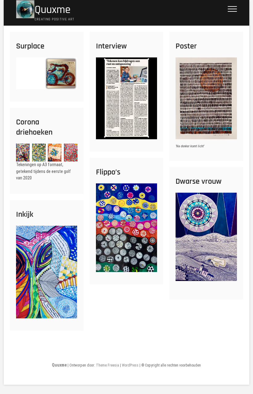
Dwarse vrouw (199, 181)
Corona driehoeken (34, 127)
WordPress (130, 365)
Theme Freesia (107, 365)
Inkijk (24, 214)
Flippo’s (108, 172)
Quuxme (53, 10)
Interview (111, 46)
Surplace (30, 46)
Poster (186, 46)
